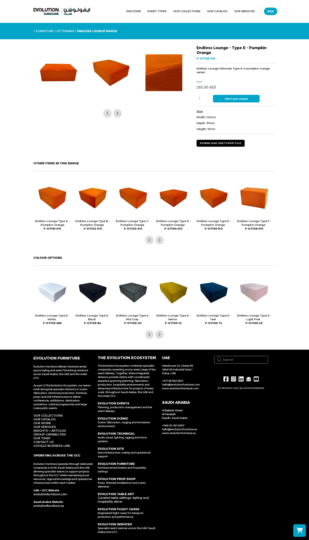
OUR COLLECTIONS (48, 415)
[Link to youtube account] (256, 379)
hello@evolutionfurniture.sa (179, 429)
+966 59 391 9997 (173, 425)
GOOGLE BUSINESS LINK (51, 446)
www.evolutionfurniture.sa (179, 433)
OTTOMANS (64, 31)
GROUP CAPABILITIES (49, 434)
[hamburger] (104, 11)
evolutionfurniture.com (50, 494)
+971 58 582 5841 (172, 380)
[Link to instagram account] (233, 379)
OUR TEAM (41, 438)
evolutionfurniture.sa (48, 506)
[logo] (62, 11)
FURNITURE (45, 31)
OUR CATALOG (44, 419)
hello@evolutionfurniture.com (181, 384)
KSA (270, 11)
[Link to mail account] (248, 379)
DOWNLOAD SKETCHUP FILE (220, 143)
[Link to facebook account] (225, 379)
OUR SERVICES (44, 427)
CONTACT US (43, 442)
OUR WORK (42, 423)
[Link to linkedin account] (241, 379)
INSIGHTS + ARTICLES (49, 431)
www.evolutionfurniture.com (180, 388)
